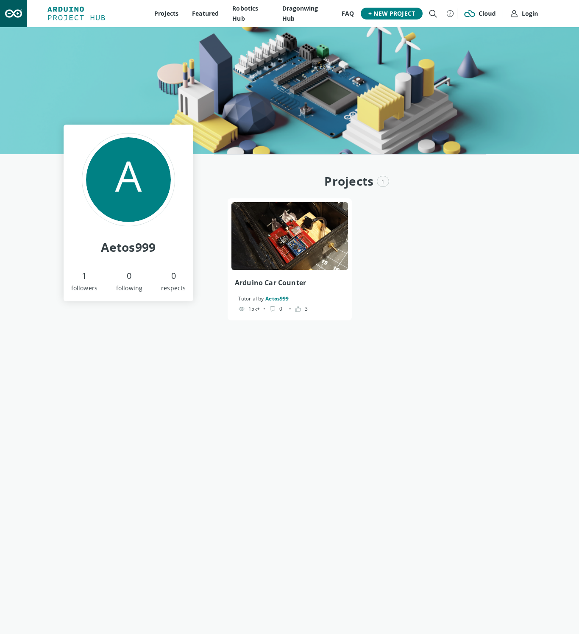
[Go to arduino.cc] (13, 13)
